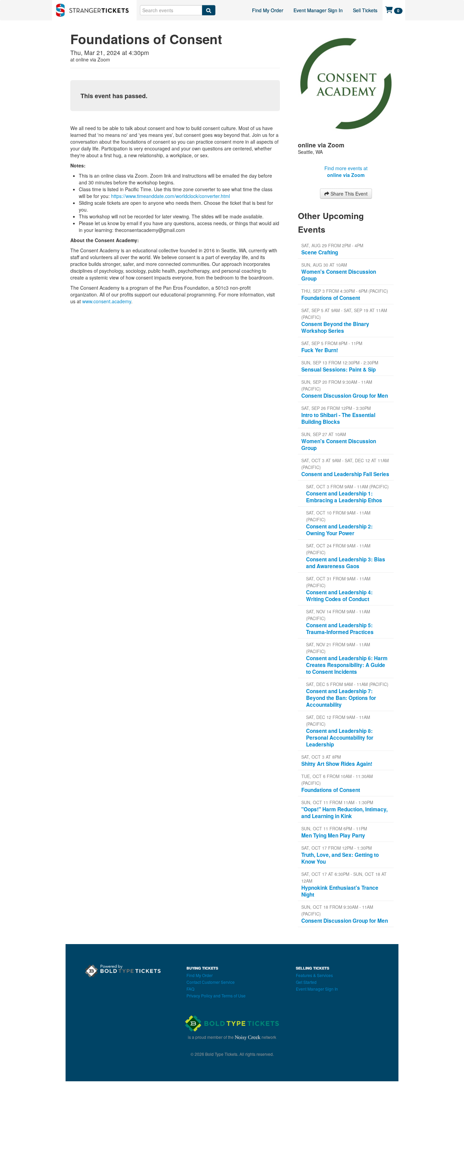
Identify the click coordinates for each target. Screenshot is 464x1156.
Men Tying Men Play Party (333, 835)
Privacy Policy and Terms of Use (216, 995)
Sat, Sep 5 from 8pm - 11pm (331, 343)
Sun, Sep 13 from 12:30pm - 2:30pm (339, 363)
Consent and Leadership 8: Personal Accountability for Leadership (339, 737)
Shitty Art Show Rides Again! (336, 763)
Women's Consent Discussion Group (338, 275)
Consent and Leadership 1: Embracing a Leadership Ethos (344, 497)
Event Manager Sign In (318, 10)
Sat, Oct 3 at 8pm (321, 757)
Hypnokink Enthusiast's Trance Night (339, 891)
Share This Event (348, 193)
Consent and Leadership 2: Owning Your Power (339, 530)
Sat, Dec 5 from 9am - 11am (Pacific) (347, 684)
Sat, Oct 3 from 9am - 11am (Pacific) (347, 487)
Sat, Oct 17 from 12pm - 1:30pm (336, 848)
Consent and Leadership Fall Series (345, 474)
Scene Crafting (319, 252)
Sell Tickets (365, 10)
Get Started (306, 982)
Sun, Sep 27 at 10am (323, 434)
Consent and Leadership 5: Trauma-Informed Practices (340, 628)
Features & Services (314, 975)
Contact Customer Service (210, 982)
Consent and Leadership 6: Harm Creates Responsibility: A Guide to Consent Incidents (347, 664)
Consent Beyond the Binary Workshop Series (335, 327)
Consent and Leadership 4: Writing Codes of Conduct (339, 596)
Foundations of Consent (330, 298)
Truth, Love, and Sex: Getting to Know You (340, 858)
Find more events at (346, 171)
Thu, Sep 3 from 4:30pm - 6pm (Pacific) (344, 291)
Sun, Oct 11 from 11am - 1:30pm (337, 802)
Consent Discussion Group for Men (344, 395)
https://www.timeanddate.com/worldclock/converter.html (170, 196)
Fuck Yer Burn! (319, 350)
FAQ (190, 989)
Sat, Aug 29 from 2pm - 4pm (332, 245)
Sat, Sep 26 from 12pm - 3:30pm (336, 408)
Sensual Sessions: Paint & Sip (338, 369)
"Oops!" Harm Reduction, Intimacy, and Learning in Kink (344, 813)
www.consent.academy (106, 301)
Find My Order (267, 10)
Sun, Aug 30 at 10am (324, 265)
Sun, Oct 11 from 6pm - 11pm (334, 829)
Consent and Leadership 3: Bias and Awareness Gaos (345, 563)
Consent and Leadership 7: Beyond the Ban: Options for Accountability (341, 697)
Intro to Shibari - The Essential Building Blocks (338, 418)
